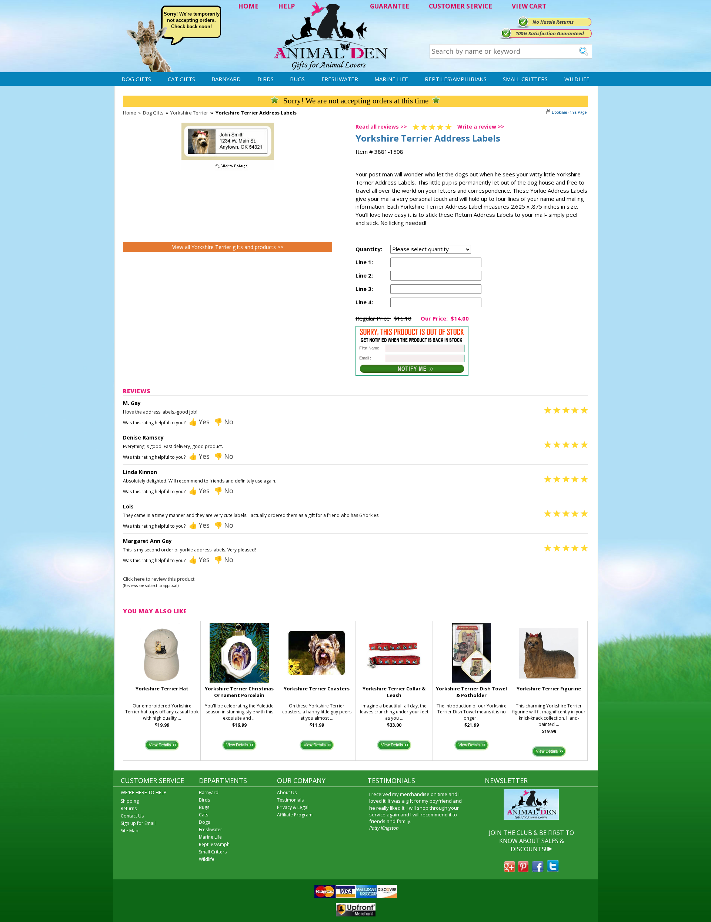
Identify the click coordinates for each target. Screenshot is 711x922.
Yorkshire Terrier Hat (162, 688)
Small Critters (525, 79)
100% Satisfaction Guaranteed (549, 33)
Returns (129, 808)
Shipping (130, 801)
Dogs (204, 822)
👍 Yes (199, 421)
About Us (287, 792)
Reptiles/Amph (214, 844)
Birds (265, 79)
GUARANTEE (389, 6)
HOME (248, 6)
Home (129, 112)
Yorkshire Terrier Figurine (549, 688)
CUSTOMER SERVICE (460, 6)
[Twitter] (553, 870)
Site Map (129, 831)
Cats (203, 815)
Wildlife (577, 79)
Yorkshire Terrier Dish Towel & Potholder (471, 692)
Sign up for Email (138, 823)
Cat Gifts (181, 79)
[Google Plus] (509, 870)
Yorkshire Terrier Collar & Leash (394, 692)
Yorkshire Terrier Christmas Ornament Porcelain (239, 692)
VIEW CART (529, 6)
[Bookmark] (567, 113)
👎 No (223, 421)
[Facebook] (538, 870)
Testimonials (290, 800)
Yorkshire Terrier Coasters (317, 688)
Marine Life (391, 79)
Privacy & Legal (292, 807)
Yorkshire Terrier (189, 112)
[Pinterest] (523, 870)
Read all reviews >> (381, 126)
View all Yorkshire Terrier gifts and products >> (227, 247)
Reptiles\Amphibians (456, 79)
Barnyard (226, 79)
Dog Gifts (136, 79)
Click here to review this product (158, 579)
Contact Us (132, 816)
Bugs (297, 79)
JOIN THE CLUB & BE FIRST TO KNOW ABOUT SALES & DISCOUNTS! (531, 841)
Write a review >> (480, 126)
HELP (286, 6)
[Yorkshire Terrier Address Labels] (227, 168)
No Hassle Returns (553, 22)
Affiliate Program (295, 815)
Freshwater (339, 79)
